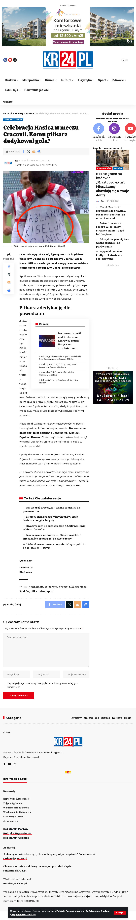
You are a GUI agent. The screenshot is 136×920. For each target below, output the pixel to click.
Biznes (105, 717)
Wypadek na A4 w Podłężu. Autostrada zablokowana (109, 255)
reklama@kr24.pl (14, 870)
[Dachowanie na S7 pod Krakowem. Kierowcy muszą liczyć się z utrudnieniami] (47, 341)
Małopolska (91, 717)
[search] (113, 60)
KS (16, 160)
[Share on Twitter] (28, 151)
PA (102, 201)
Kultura (117, 717)
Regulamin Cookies (16, 837)
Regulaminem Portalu (97, 911)
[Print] (38, 151)
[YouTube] (10, 764)
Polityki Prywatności (68, 911)
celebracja (51, 586)
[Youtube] (10, 60)
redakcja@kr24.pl (15, 858)
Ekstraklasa (78, 586)
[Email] (33, 151)
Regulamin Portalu (15, 828)
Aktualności (104, 168)
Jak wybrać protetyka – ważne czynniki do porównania (112, 243)
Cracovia (64, 586)
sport (50, 591)
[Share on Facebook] (23, 151)
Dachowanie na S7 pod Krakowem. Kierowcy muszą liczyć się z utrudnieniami (69, 341)
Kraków (8, 120)
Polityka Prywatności (17, 833)
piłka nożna (38, 591)
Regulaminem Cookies (23, 914)
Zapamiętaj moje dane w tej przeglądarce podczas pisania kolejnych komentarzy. (42, 685)
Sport (18, 120)
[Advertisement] (112, 317)
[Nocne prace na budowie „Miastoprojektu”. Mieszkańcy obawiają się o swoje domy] (112, 159)
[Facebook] (5, 60)
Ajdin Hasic (36, 586)
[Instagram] (15, 60)
